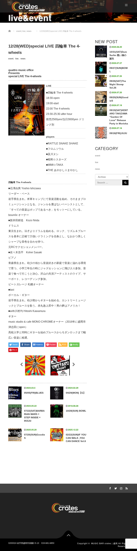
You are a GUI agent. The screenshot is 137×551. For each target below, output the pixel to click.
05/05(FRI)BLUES (33, 392)
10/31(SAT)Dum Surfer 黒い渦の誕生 (118, 55)
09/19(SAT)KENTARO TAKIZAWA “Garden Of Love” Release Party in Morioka (118, 117)
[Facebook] (109, 487)
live (17, 59)
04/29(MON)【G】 (76, 392)
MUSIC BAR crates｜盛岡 (104, 543)
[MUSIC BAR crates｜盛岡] (28, 6)
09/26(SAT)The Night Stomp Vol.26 (117, 84)
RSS (126, 487)
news (23, 59)
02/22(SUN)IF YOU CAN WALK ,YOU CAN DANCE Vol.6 (76, 438)
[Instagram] (120, 487)
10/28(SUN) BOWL (76, 410)
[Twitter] (115, 487)
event (10, 59)
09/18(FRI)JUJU (118, 133)
